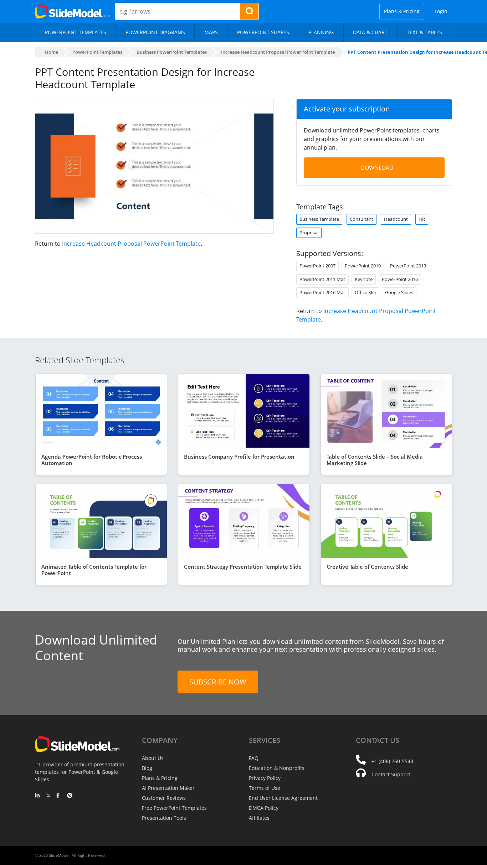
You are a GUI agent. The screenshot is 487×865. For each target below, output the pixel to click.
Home (51, 52)
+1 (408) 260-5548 (392, 761)
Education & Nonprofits (276, 768)
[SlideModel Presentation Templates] (72, 11)
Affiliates (259, 817)
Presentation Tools (164, 817)
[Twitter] (48, 796)
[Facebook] (59, 796)
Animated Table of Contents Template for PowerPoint (94, 570)
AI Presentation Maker (168, 788)
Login (441, 11)
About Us (153, 758)
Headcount (396, 219)
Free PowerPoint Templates (174, 807)
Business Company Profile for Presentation (239, 456)
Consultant (361, 219)
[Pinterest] (69, 796)
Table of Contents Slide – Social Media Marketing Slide (375, 460)
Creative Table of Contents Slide (367, 566)
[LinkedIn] (37, 796)
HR (422, 219)
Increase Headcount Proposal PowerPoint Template (131, 243)
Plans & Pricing (402, 11)
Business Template (319, 219)
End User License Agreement (283, 797)
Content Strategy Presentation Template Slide (243, 566)
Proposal (308, 232)
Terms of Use (264, 788)
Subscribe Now (217, 682)
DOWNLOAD (377, 168)
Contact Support (390, 774)
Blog (147, 768)
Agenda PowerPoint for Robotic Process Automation (91, 460)
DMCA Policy (263, 807)
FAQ (253, 758)
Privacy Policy (265, 778)
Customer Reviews (164, 797)
